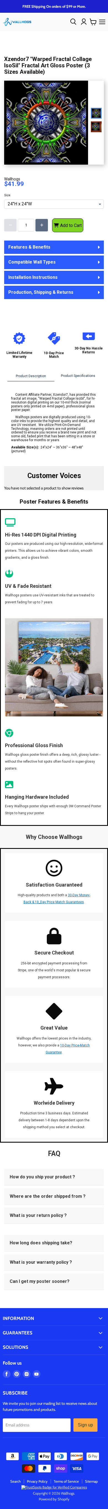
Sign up (85, 1425)
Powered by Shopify (54, 1499)
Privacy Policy (37, 1481)
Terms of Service (66, 1481)
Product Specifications (78, 376)
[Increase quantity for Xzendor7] (41, 225)
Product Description (31, 376)
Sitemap (91, 1481)
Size (7, 195)
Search (15, 1481)
